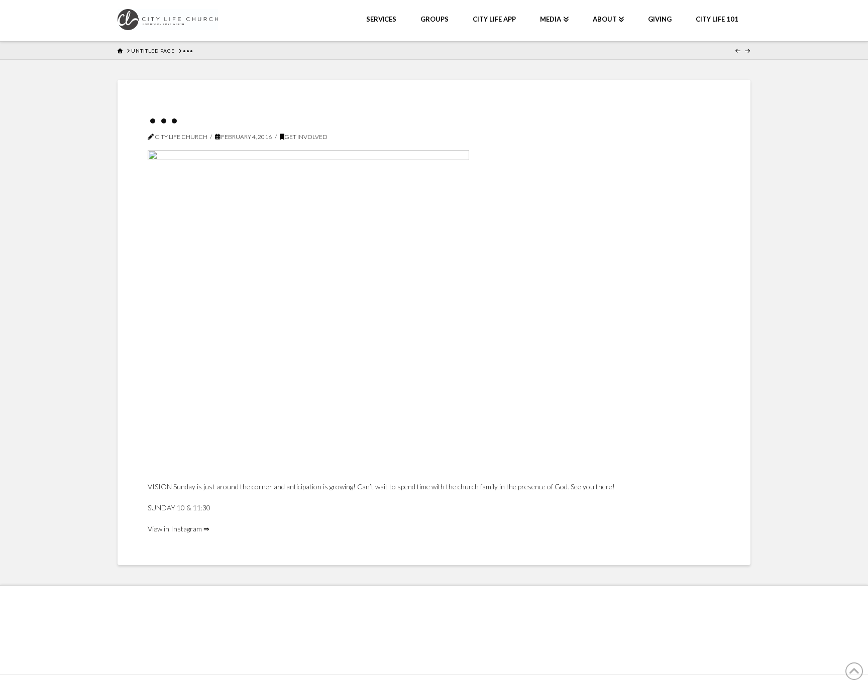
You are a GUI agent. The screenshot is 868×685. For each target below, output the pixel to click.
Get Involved (306, 137)
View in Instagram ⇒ (178, 528)
